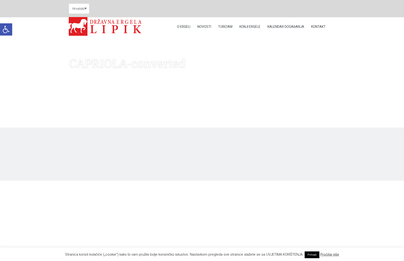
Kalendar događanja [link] (285, 27)
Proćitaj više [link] (329, 254)
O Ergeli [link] (183, 27)
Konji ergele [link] (249, 27)
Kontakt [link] (318, 27)
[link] (6, 29)
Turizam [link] (225, 27)
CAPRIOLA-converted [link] (84, 102)
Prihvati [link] (312, 254)
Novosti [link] (204, 27)
